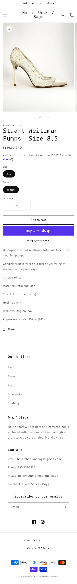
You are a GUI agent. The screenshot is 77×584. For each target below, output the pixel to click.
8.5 (9, 174)
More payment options (38, 240)
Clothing (13, 403)
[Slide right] (48, 117)
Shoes (12, 376)
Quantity (8, 198)
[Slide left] (29, 117)
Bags (11, 385)
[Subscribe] (64, 507)
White (11, 189)
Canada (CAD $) (36, 548)
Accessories (15, 394)
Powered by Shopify (50, 576)
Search (12, 367)
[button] (5, 14)
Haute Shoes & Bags (33, 576)
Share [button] (11, 329)
